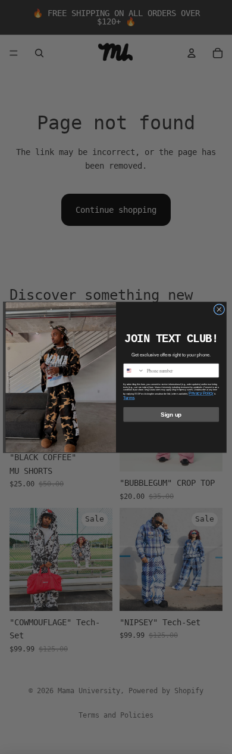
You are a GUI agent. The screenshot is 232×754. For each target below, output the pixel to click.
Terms (128, 397)
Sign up (171, 414)
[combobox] (134, 370)
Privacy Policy (201, 392)
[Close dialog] (219, 309)
